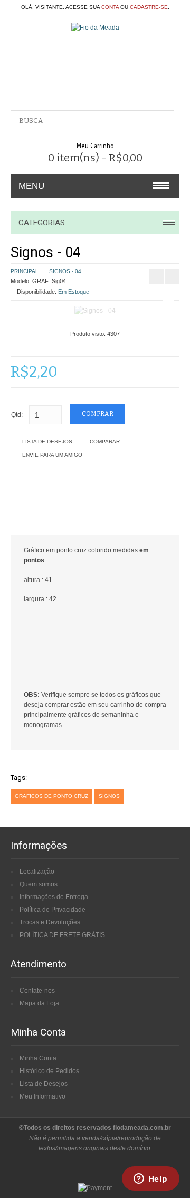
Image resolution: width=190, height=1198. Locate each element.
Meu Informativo (42, 1096)
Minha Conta (38, 1058)
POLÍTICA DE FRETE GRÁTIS (62, 935)
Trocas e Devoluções (50, 922)
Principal (25, 271)
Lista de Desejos (47, 441)
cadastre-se (149, 7)
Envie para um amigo (52, 455)
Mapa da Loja (39, 1003)
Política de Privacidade (53, 909)
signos (109, 796)
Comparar (105, 441)
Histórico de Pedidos (49, 1071)
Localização (37, 871)
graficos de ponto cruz (51, 796)
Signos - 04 (65, 271)
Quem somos (39, 884)
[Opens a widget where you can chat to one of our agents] (150, 1179)
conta (110, 7)
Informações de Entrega (54, 897)
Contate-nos (37, 990)
